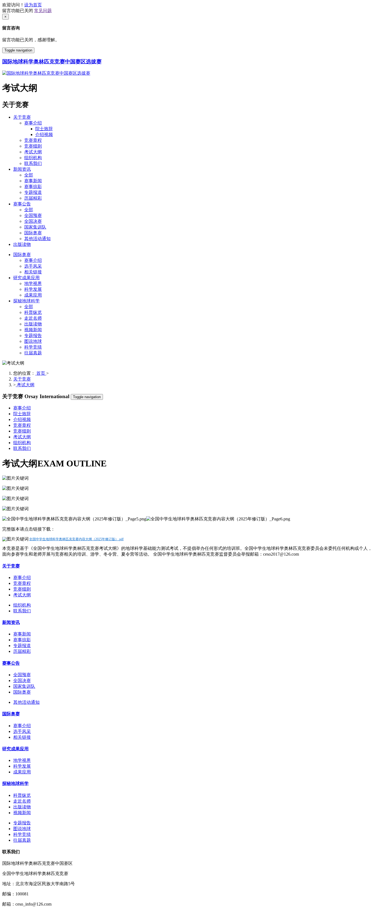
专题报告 (33, 335)
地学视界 (33, 283)
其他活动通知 (37, 238)
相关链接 (33, 272)
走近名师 (33, 318)
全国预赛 (33, 215)
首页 (40, 373)
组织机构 (33, 157)
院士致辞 (44, 128)
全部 (28, 175)
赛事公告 (22, 204)
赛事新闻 (33, 180)
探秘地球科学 (26, 300)
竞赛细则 (33, 146)
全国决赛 (33, 221)
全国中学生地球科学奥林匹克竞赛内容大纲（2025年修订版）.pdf (76, 539)
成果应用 (33, 295)
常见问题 (43, 10)
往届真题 (33, 353)
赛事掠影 (33, 186)
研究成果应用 (26, 277)
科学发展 (33, 289)
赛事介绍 (33, 123)
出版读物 (22, 244)
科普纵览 (33, 312)
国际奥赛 (33, 232)
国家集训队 (35, 227)
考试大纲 (33, 152)
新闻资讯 (22, 169)
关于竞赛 (22, 117)
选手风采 (33, 266)
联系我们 (33, 163)
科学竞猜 (33, 347)
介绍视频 (44, 134)
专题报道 (33, 192)
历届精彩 (33, 198)
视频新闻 (33, 329)
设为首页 (33, 4)
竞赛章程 (33, 140)
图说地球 (33, 341)
